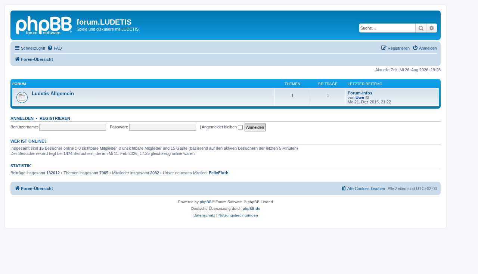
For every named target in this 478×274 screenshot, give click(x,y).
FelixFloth (219, 173)
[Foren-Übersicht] (44, 24)
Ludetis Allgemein (53, 93)
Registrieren (55, 118)
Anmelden (22, 118)
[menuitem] (54, 48)
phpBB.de (251, 208)
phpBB (206, 202)
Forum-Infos (360, 93)
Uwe (360, 97)
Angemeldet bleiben (220, 127)
